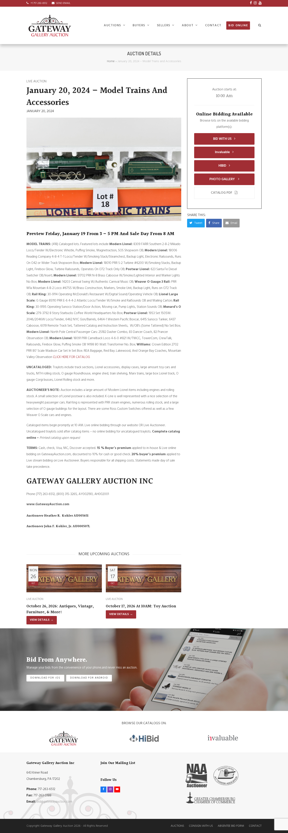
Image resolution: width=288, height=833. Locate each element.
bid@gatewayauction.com (54, 801)
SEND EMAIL (63, 3)
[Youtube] (260, 3)
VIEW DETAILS (41, 619)
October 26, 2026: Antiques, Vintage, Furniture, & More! (60, 609)
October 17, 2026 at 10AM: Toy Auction (141, 606)
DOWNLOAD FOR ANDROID (89, 678)
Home (111, 61)
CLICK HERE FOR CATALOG (71, 357)
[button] (260, 25)
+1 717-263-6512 (38, 3)
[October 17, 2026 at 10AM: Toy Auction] (143, 578)
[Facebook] (251, 3)
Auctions (177, 825)
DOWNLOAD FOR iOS (45, 678)
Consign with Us (201, 825)
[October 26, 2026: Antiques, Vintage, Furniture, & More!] (64, 578)
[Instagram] (255, 3)
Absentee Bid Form (231, 825)
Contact (255, 825)
